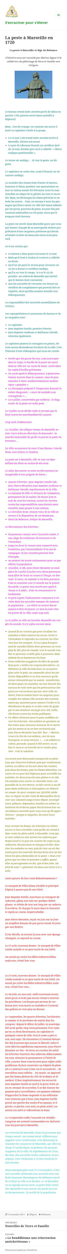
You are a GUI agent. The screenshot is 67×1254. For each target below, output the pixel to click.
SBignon (33, 1214)
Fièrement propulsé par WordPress (21, 1250)
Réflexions (46, 1214)
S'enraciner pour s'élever (26, 22)
